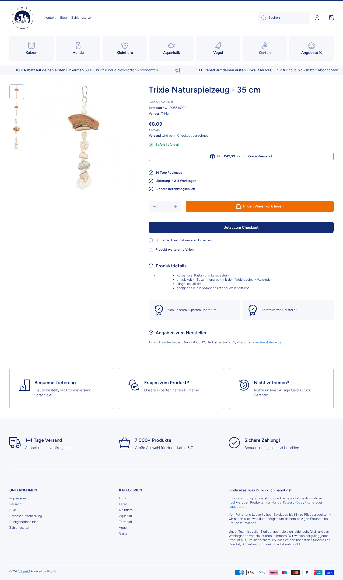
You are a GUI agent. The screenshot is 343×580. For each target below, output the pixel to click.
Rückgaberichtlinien (23, 522)
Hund (123, 498)
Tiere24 (25, 571)
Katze (123, 504)
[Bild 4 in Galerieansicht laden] (16, 143)
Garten (124, 533)
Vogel (123, 528)
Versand (155, 136)
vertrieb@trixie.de (268, 342)
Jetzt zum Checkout (241, 227)
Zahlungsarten (20, 528)
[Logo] (22, 18)
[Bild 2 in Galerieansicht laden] (16, 109)
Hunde (276, 502)
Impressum (17, 498)
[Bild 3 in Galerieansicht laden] (16, 126)
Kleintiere (126, 510)
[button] (331, 17)
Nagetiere (236, 507)
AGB (12, 510)
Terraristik (126, 522)
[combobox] (284, 18)
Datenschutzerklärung (25, 516)
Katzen (288, 502)
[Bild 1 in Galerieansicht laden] (16, 91)
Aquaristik (126, 516)
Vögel (299, 502)
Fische (310, 502)
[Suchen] (262, 18)
